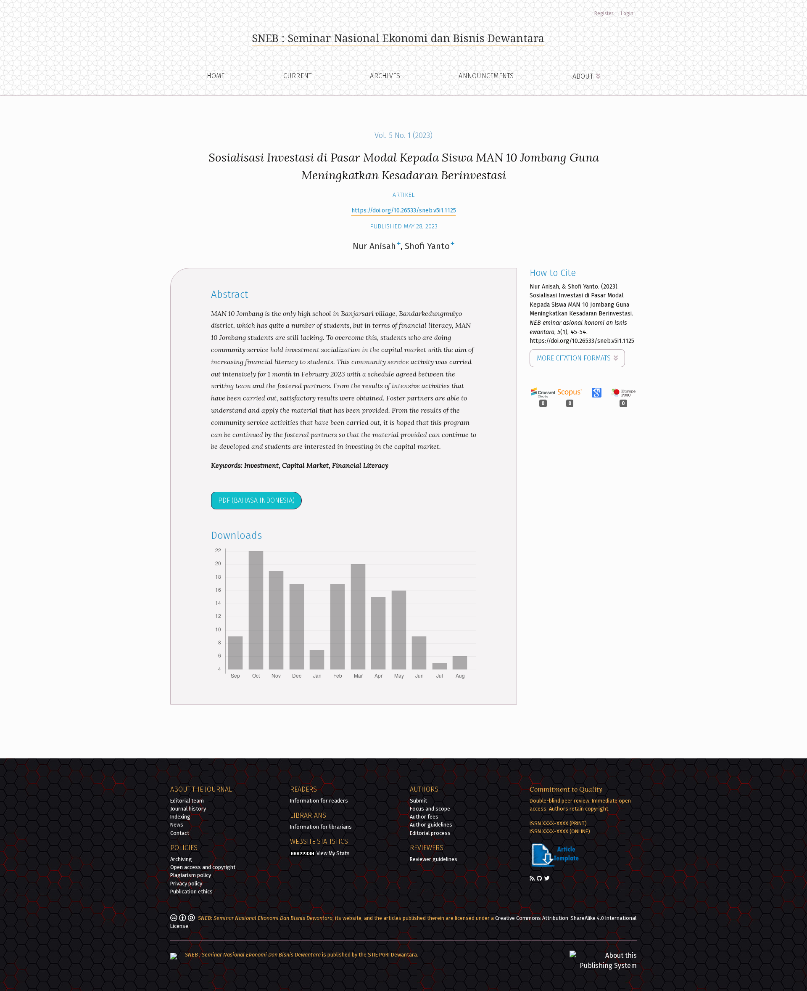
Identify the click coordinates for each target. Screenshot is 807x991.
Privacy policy (186, 883)
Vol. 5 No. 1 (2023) (403, 135)
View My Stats (333, 853)
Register (603, 13)
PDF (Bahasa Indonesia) (256, 500)
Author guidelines (431, 824)
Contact (179, 833)
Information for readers (319, 801)
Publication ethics (191, 891)
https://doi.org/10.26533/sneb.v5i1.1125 (403, 210)
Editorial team (187, 801)
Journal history (188, 809)
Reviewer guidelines (433, 859)
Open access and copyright (202, 867)
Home (216, 76)
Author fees (424, 816)
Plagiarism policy (190, 875)
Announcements (486, 76)
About (583, 76)
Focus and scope (430, 809)
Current (297, 76)
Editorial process (430, 833)
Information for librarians (321, 827)
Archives (385, 76)
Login (627, 13)
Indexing (180, 816)
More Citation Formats (574, 358)
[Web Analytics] (302, 853)
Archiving (181, 859)
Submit (418, 801)
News (176, 824)
